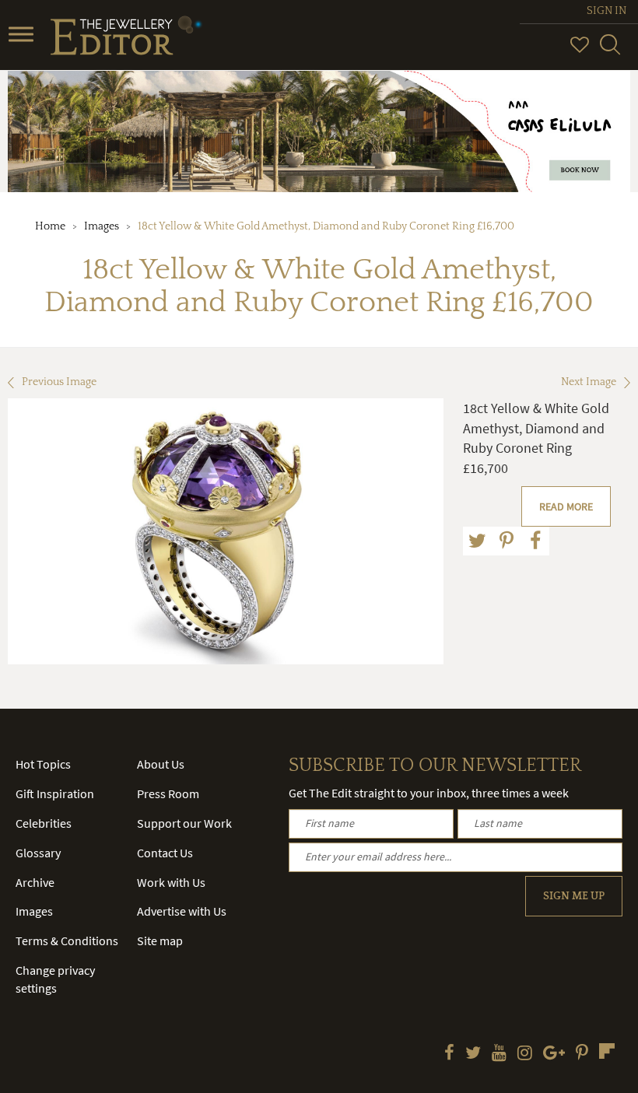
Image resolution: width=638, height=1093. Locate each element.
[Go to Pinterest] (582, 1054)
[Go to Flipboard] (607, 1051)
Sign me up (574, 896)
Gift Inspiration (55, 793)
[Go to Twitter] (473, 1054)
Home (50, 226)
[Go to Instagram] (524, 1054)
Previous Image (59, 382)
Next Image (588, 382)
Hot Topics (43, 764)
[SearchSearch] (610, 51)
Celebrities (44, 823)
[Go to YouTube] (499, 1054)
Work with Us (171, 882)
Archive (35, 882)
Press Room (168, 793)
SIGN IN (606, 11)
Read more (566, 506)
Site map (160, 940)
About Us (160, 764)
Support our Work (184, 823)
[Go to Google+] (554, 1054)
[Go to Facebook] (449, 1054)
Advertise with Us (181, 911)
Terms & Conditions (67, 940)
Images (101, 226)
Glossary (38, 852)
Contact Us (165, 852)
